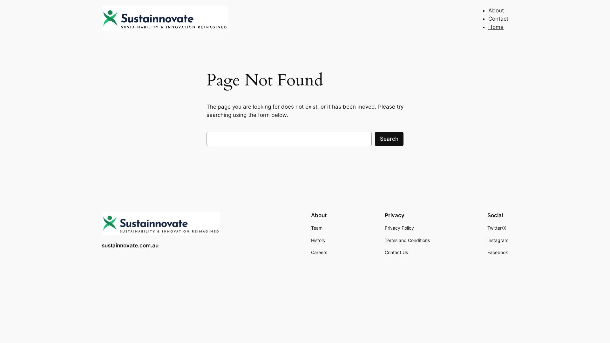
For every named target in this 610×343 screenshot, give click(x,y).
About (496, 10)
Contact (498, 19)
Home (496, 27)
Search (389, 139)
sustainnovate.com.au (130, 245)
